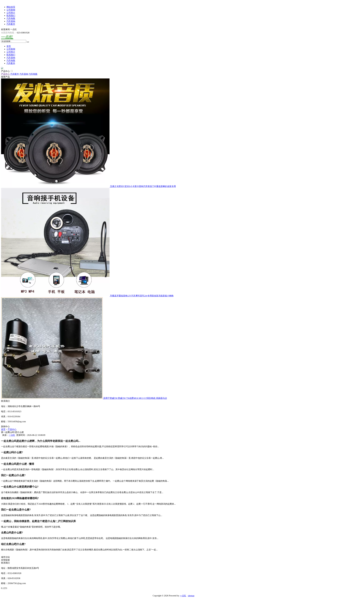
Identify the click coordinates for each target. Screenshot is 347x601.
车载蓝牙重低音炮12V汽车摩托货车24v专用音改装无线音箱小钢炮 (142, 296)
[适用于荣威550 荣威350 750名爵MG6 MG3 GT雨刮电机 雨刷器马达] (52, 398)
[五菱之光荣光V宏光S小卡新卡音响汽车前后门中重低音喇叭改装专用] (55, 186)
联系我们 (11, 15)
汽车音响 (11, 21)
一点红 (7, 37)
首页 (9, 46)
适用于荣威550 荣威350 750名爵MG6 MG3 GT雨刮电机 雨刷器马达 (135, 398)
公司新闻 (11, 10)
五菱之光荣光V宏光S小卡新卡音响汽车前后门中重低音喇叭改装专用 (143, 186)
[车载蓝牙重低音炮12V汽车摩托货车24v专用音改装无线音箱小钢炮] (55, 296)
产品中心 (5, 71)
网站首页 (11, 7)
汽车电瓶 (11, 18)
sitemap (191, 595)
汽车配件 (11, 24)
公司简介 (11, 13)
